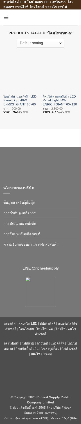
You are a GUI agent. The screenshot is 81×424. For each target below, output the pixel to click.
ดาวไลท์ (42, 343)
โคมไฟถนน (44, 329)
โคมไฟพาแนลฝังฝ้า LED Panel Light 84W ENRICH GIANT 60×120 (60, 100)
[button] (6, 17)
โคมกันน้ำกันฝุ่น (27, 348)
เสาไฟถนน (11, 343)
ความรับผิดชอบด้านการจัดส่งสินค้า (30, 244)
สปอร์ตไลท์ (47, 323)
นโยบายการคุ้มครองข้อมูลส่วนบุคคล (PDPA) (26, 418)
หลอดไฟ (10, 323)
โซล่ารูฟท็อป (50, 348)
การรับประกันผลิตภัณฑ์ (21, 234)
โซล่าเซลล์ (69, 348)
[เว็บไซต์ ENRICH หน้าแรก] (40, 164)
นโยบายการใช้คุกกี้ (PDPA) (63, 418)
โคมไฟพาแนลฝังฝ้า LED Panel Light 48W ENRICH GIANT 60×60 (19, 100)
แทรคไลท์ (57, 343)
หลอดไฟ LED (27, 323)
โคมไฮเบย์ (26, 329)
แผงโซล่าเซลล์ (41, 354)
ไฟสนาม (28, 343)
